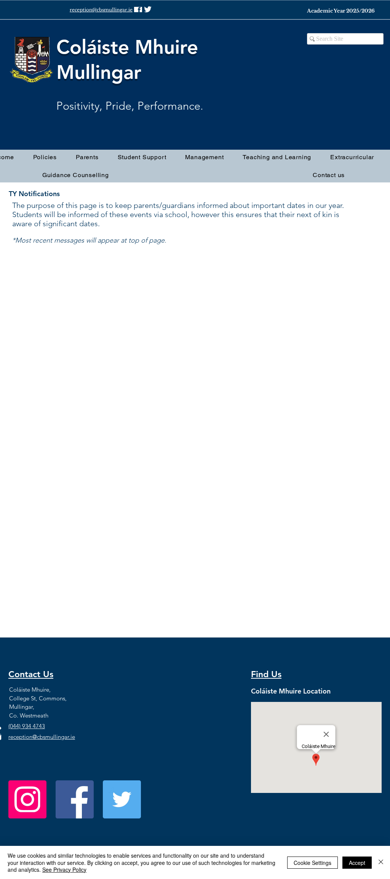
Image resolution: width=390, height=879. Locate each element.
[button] (87, 157)
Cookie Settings (312, 862)
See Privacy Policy (64, 869)
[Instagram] (27, 799)
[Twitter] (122, 799)
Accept (357, 862)
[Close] (380, 862)
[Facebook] (75, 799)
